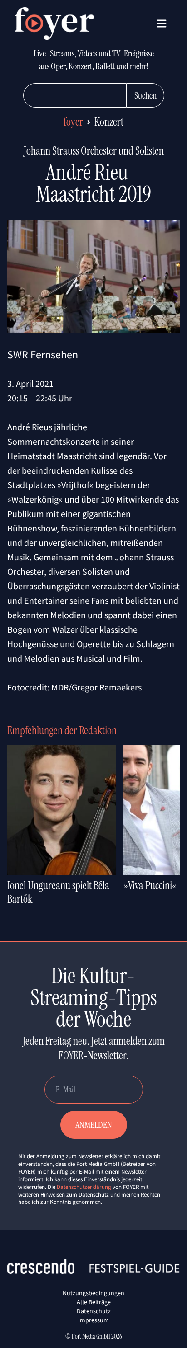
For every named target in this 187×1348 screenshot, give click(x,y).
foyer (73, 122)
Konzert (108, 122)
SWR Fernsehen (42, 355)
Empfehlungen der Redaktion (62, 730)
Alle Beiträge (94, 1302)
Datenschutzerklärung (84, 1187)
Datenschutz (94, 1311)
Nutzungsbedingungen (93, 1293)
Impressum (93, 1320)
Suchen (145, 95)
